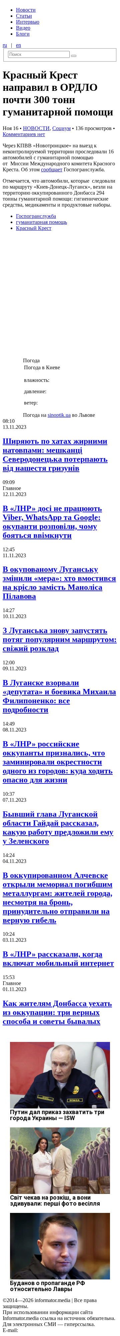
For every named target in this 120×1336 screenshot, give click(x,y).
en (18, 45)
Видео (23, 28)
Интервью (27, 22)
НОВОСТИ (36, 128)
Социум (61, 128)
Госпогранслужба (36, 216)
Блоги (23, 34)
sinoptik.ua (59, 415)
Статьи (24, 16)
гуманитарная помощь (41, 222)
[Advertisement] (60, 296)
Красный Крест (33, 228)
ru (5, 45)
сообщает (51, 169)
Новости (26, 10)
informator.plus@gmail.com (48, 1330)
